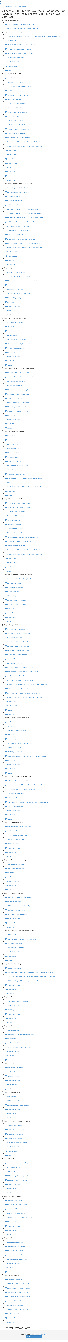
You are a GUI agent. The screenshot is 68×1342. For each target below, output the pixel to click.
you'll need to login (41, 1334)
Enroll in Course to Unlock (34, 1337)
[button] (1, 1)
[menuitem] (1, 4)
